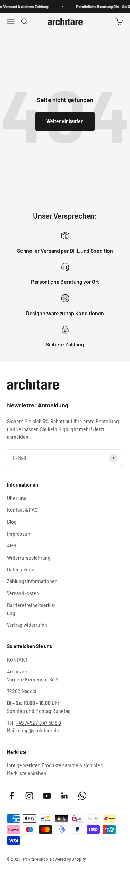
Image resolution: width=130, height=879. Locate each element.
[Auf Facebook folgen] (11, 795)
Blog (12, 522)
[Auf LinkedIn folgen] (64, 795)
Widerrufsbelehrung (29, 558)
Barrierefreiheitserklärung (31, 609)
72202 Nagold (21, 691)
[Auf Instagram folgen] (29, 795)
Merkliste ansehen (26, 773)
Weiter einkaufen (65, 121)
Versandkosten (23, 593)
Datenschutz (20, 569)
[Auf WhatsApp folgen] (82, 795)
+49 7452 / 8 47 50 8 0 (38, 723)
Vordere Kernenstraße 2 (33, 679)
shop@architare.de (38, 730)
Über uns (16, 498)
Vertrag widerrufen (27, 625)
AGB (11, 546)
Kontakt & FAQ (22, 510)
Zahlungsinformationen (32, 581)
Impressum (19, 534)
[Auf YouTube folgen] (47, 795)
